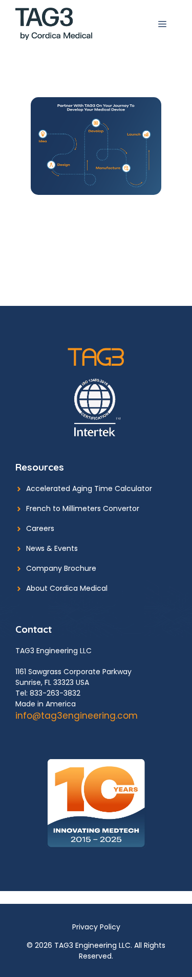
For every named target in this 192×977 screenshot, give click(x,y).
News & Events (52, 548)
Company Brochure (61, 568)
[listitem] (43, 134)
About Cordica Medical (67, 588)
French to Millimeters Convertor (82, 508)
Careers (40, 528)
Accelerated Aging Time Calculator (89, 488)
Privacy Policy (96, 927)
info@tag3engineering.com (76, 715)
